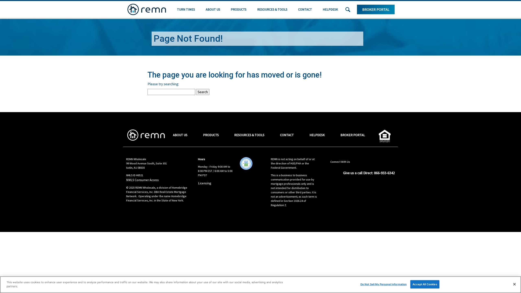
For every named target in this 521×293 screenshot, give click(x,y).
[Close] (514, 284)
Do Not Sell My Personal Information (383, 284)
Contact (305, 9)
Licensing (204, 183)
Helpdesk (330, 9)
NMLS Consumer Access (142, 180)
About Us (213, 9)
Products (238, 9)
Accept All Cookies (425, 284)
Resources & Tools (272, 9)
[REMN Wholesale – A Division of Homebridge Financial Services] (146, 9)
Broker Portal (375, 9)
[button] (348, 10)
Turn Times (186, 9)
